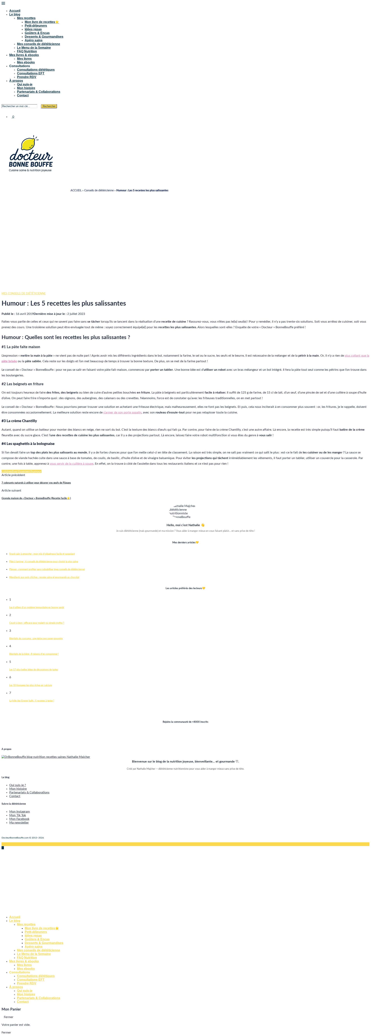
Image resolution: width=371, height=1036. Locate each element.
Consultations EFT (30, 73)
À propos (16, 80)
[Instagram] (6, 123)
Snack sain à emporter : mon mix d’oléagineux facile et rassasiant (42, 554)
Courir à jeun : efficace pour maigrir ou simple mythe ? (36, 623)
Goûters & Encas (37, 33)
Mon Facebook (19, 818)
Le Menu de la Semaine (34, 47)
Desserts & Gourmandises (44, 36)
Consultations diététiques (36, 69)
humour (36, 471)
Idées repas (33, 29)
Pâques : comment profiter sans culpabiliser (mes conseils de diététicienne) (47, 569)
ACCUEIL (76, 190)
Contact (23, 95)
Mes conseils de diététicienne (38, 44)
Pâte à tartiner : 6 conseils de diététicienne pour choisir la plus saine (43, 562)
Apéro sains (34, 40)
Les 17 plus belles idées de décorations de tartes (33, 670)
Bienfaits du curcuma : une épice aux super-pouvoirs (36, 638)
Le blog (14, 14)
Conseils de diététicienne (99, 190)
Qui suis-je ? (17, 785)
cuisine (6, 471)
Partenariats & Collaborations (38, 91)
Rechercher (49, 106)
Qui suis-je (24, 84)
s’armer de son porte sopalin (122, 412)
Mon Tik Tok (17, 815)
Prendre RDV (26, 77)
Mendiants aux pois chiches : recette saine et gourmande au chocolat (44, 577)
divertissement (21, 471)
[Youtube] (9, 123)
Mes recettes (26, 18)
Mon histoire (26, 88)
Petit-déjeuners (36, 25)
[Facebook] (3, 123)
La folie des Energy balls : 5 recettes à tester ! (31, 701)
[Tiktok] (12, 123)
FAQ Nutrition (27, 51)
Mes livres (24, 58)
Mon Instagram (19, 811)
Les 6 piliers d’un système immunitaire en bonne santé (36, 607)
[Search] (3, 102)
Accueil (14, 10)
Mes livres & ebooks (24, 55)
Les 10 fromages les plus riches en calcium (30, 685)
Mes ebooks (26, 62)
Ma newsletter (19, 822)
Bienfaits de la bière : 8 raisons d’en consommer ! (34, 654)
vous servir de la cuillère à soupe (71, 463)
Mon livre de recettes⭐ (42, 22)
